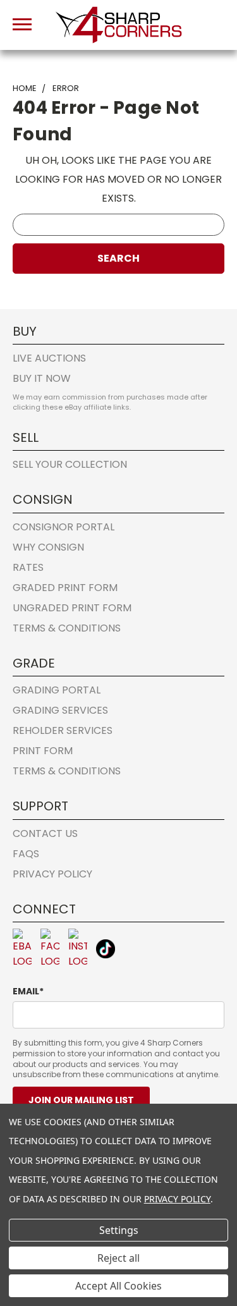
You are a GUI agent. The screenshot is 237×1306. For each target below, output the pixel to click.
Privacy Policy (52, 874)
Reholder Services (62, 730)
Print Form (43, 750)
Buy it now (42, 378)
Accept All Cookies (118, 1286)
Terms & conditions (67, 628)
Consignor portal (63, 527)
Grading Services (60, 710)
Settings (118, 1230)
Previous (20, 1233)
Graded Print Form (65, 587)
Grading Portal (56, 690)
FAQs (26, 853)
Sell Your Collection (70, 464)
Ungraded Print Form (72, 608)
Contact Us (45, 833)
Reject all (118, 1258)
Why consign (48, 547)
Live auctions (49, 358)
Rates (28, 567)
